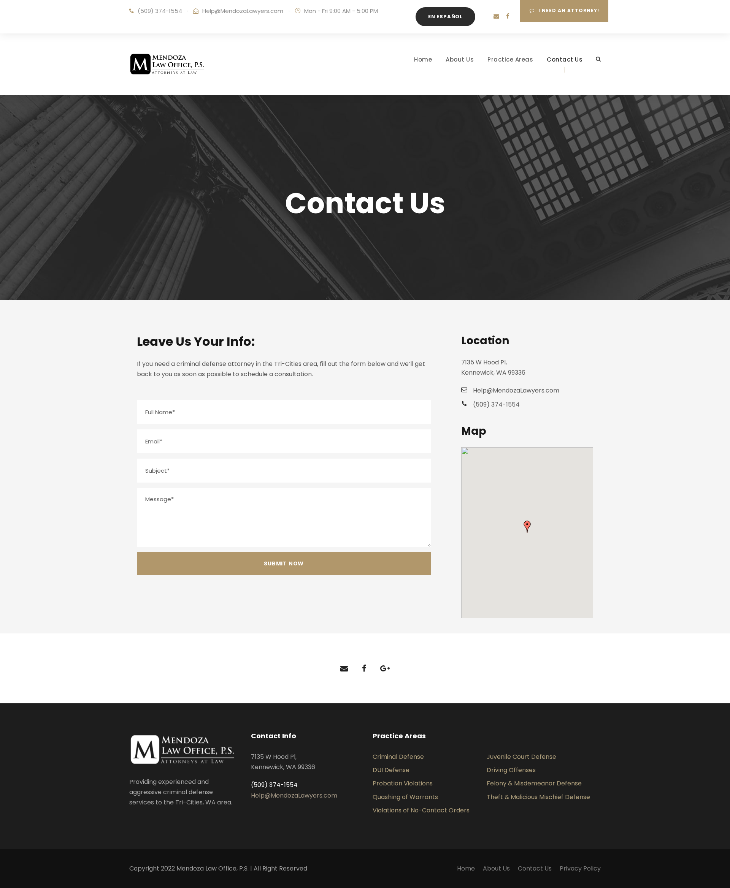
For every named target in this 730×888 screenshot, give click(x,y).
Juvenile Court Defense (521, 756)
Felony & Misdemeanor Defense (534, 783)
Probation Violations (403, 783)
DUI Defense (391, 770)
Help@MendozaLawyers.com (242, 11)
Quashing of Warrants (405, 797)
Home (423, 59)
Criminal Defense (398, 756)
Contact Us (564, 59)
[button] (527, 527)
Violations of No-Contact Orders (421, 810)
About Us (460, 59)
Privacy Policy (580, 868)
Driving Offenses (511, 770)
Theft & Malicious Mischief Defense (538, 797)
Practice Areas (510, 59)
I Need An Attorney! (568, 10)
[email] (496, 16)
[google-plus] (385, 668)
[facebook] (507, 16)
